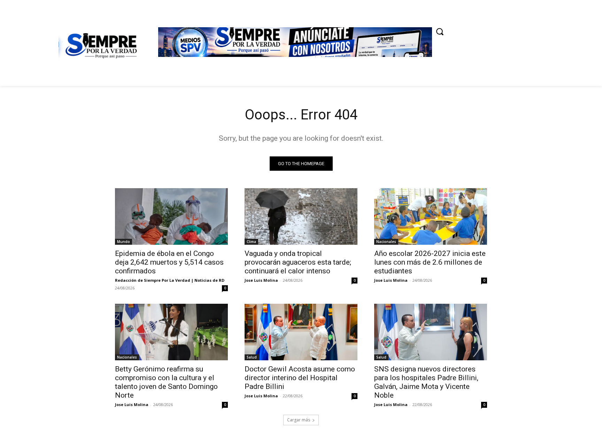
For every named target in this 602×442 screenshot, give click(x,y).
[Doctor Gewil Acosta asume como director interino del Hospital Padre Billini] (301, 332)
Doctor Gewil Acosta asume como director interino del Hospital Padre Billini (300, 378)
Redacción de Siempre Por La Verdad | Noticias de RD (169, 280)
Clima (251, 241)
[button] (439, 31)
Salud (252, 357)
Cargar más (298, 420)
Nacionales (386, 241)
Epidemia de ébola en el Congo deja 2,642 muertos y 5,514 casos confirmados (169, 262)
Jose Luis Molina (261, 280)
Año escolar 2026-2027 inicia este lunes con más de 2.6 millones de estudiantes (430, 262)
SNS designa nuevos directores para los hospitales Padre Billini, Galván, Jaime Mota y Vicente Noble (426, 382)
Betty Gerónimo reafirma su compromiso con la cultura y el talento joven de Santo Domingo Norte (166, 382)
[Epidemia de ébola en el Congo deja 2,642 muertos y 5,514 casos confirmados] (171, 216)
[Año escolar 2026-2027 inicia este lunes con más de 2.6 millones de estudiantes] (430, 216)
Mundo (123, 241)
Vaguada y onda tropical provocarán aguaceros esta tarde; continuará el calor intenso (298, 262)
